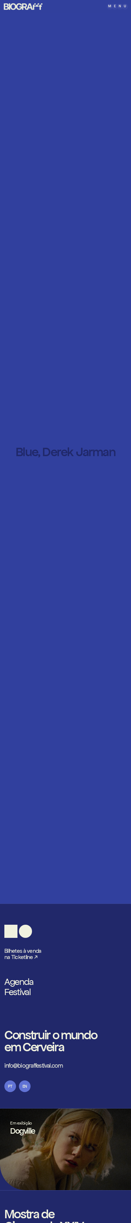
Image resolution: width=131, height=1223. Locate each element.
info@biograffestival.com (33, 1066)
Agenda (18, 982)
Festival (17, 992)
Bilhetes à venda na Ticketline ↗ (22, 954)
